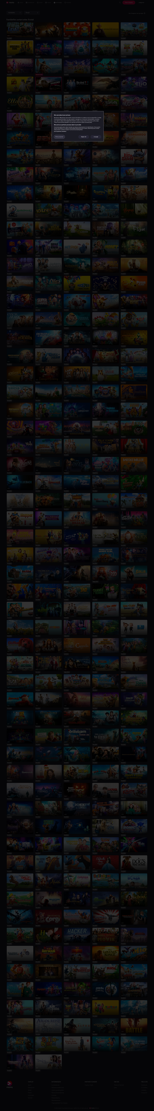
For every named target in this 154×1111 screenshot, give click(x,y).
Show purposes (59, 136)
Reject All (83, 136)
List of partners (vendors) (60, 131)
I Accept (96, 136)
